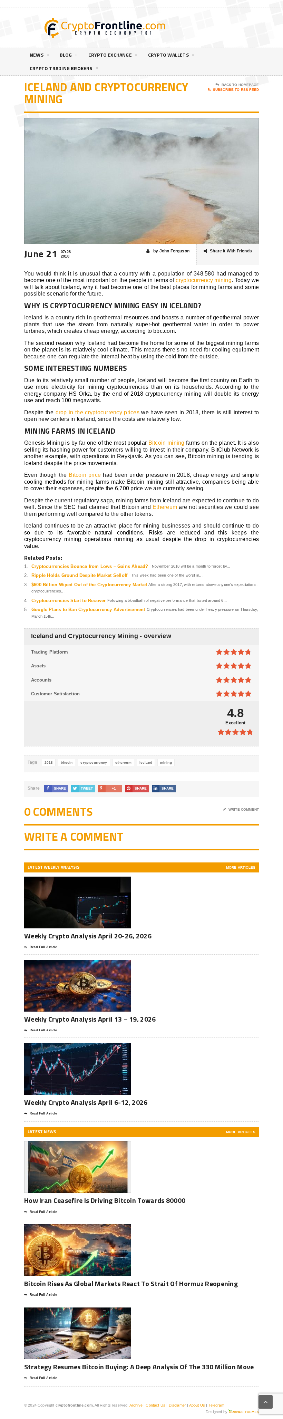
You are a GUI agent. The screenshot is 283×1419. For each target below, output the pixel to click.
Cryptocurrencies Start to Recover (68, 600)
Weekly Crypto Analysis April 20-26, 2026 (88, 935)
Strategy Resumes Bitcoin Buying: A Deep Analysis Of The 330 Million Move (139, 1366)
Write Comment (243, 809)
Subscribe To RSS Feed (236, 89)
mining (166, 762)
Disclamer (177, 1405)
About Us (197, 1405)
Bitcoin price (85, 475)
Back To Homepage (240, 85)
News (36, 54)
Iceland (145, 762)
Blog (66, 54)
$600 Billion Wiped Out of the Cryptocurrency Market (89, 584)
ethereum (123, 762)
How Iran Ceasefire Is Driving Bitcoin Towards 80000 (104, 1200)
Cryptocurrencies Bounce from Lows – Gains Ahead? (89, 566)
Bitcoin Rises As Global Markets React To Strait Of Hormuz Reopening (131, 1283)
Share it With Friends (231, 251)
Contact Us (155, 1405)
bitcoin (66, 762)
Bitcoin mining (166, 443)
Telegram (216, 1405)
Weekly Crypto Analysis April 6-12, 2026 (86, 1102)
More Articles (240, 867)
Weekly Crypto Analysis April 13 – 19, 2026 (90, 1019)
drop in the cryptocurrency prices (97, 412)
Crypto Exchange (110, 54)
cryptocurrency (93, 762)
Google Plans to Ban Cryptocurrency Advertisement (88, 609)
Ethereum (165, 507)
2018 (49, 762)
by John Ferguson (170, 251)
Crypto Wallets (168, 54)
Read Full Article (43, 947)
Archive (136, 1405)
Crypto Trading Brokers (61, 68)
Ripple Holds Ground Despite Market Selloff (79, 575)
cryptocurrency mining (203, 280)
